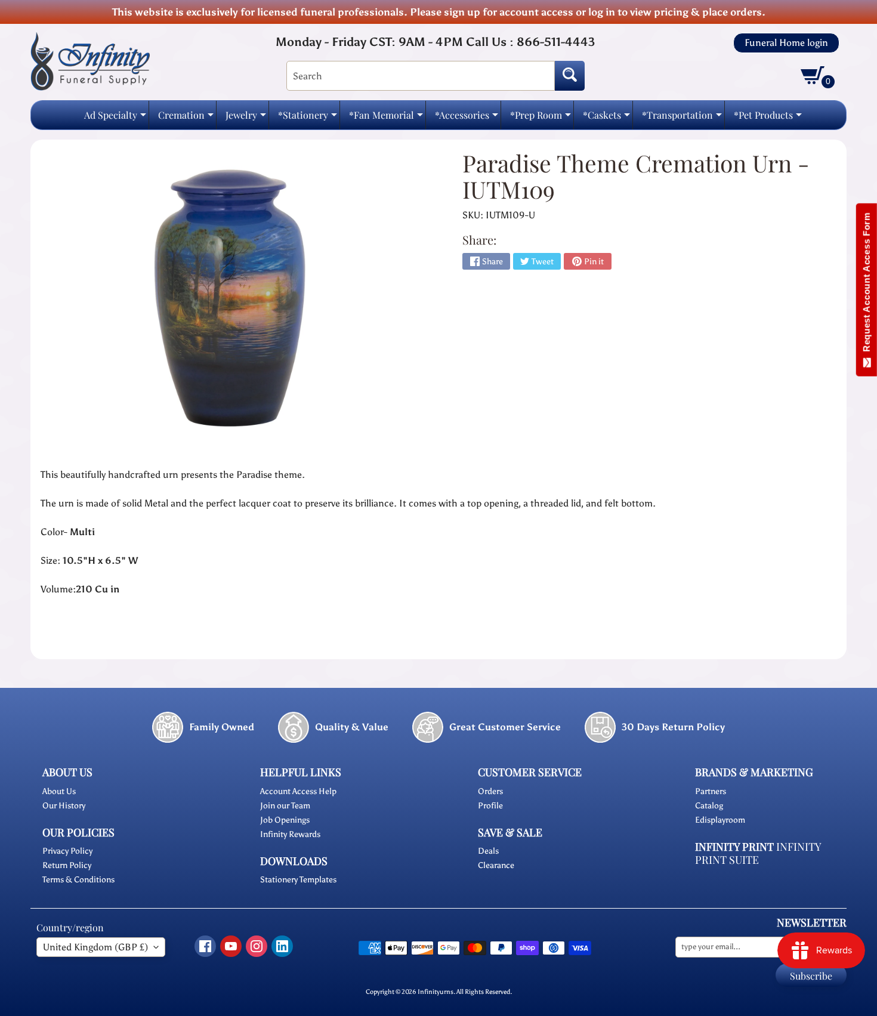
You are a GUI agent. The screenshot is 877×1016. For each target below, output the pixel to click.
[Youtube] (231, 946)
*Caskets (606, 118)
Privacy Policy (67, 851)
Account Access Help (298, 791)
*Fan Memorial (386, 118)
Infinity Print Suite (758, 853)
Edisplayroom (720, 820)
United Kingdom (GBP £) (95, 947)
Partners (710, 791)
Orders (490, 791)
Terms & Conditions (78, 880)
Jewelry (246, 118)
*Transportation (682, 118)
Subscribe (811, 975)
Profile (490, 806)
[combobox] (420, 76)
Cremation (186, 118)
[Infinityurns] (90, 60)
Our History (63, 806)
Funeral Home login (786, 43)
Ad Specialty (115, 118)
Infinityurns (435, 991)
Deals (488, 851)
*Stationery (307, 118)
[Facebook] (205, 946)
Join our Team (285, 806)
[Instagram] (256, 946)
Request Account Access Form (866, 284)
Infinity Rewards (290, 834)
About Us (59, 791)
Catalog (709, 806)
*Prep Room (540, 118)
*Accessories (466, 118)
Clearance (496, 865)
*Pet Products (768, 118)
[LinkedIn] (282, 946)
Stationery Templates (298, 880)
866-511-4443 (556, 42)
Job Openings (285, 820)
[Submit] (570, 76)
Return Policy (66, 865)
